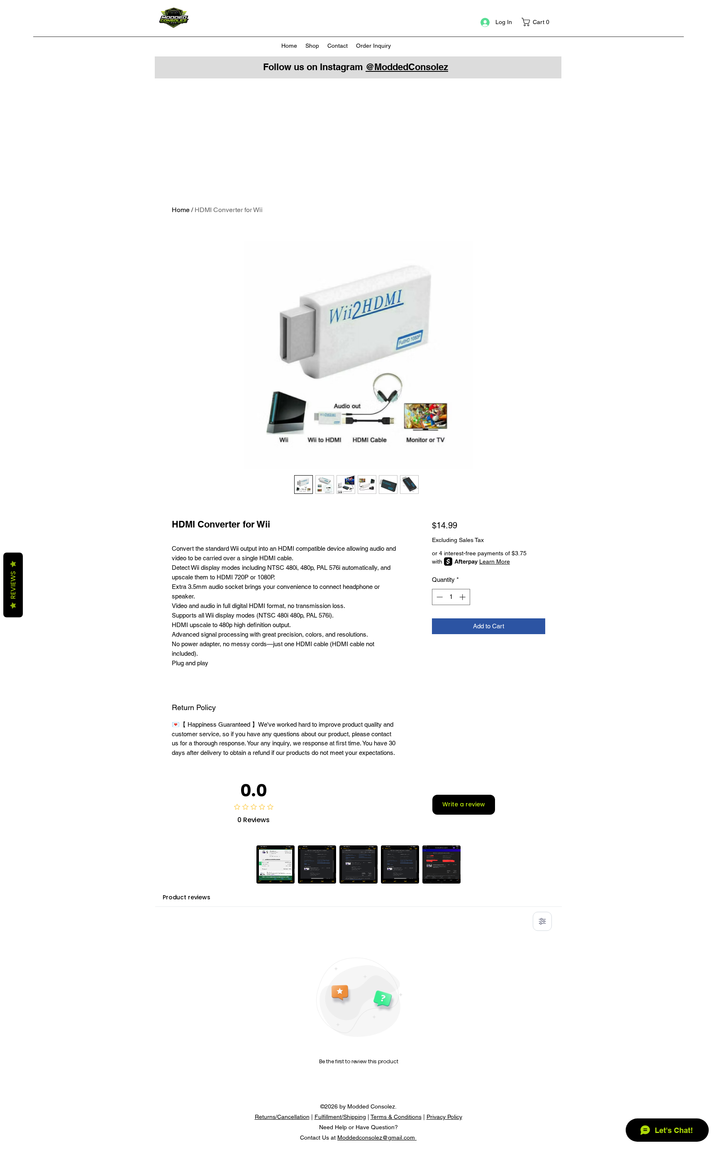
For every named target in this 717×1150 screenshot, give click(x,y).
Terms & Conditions (396, 1116)
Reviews (13, 585)
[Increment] (463, 597)
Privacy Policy (444, 1116)
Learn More (494, 561)
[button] (538, 22)
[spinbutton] (451, 597)
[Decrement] (438, 597)
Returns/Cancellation (282, 1116)
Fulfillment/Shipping (340, 1116)
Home (181, 210)
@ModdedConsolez (407, 66)
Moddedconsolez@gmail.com (377, 1137)
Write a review (463, 804)
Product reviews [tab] (186, 897)
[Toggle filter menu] (542, 921)
